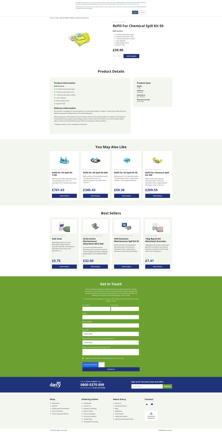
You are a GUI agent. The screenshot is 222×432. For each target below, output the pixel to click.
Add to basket (131, 56)
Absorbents (56, 403)
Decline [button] (142, 12)
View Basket (87, 403)
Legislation (118, 411)
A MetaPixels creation (165, 430)
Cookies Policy (135, 4)
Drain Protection (57, 411)
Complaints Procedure (91, 422)
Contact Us (87, 406)
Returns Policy (88, 411)
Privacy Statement (89, 414)
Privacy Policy (127, 4)
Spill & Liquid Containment (60, 408)
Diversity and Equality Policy (124, 419)
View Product (64, 196)
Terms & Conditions (90, 416)
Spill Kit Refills (64, 18)
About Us (118, 403)
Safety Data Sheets (121, 416)
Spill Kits (54, 406)
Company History (121, 406)
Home (52, 18)
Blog (116, 408)
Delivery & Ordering (90, 408)
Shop (56, 18)
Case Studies (119, 414)
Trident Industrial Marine (60, 414)
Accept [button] (135, 12)
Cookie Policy (88, 419)
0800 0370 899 (92, 384)
